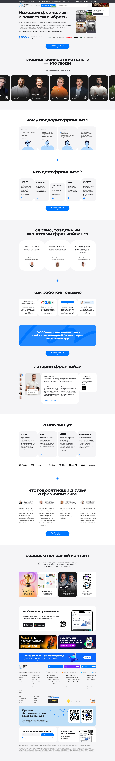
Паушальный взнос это (37, 683)
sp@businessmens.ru (70, 672)
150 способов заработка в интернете (74, 683)
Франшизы (21, 677)
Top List (20, 681)
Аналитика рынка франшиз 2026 (54, 681)
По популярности (22, 686)
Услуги (20, 690)
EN (94, 745)
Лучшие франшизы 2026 (52, 677)
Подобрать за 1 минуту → (48, 5)
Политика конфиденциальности (26, 745)
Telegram (85, 672)
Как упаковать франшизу (72, 681)
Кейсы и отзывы (91, 679)
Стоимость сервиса (91, 688)
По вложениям (22, 683)
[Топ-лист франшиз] (57, 657)
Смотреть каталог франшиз (55, 666)
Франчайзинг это (36, 681)
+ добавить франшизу (78, 1)
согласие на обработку (29, 737)
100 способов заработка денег (73, 679)
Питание (20, 688)
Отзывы (20, 679)
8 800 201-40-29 (52, 672)
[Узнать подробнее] (38, 642)
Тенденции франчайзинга (53, 679)
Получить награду (51, 683)
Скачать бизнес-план (98, 13)
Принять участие (51, 684)
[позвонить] (84, 1)
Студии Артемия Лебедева (53, 697)
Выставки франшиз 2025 (72, 677)
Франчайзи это (35, 686)
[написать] (86, 1)
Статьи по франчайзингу (37, 677)
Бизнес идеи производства (72, 684)
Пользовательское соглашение (41, 745)
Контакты (89, 684)
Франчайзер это (35, 684)
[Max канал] (72, 666)
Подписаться (47, 734)
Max (95, 672)
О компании (90, 677)
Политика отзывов (61, 745)
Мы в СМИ (89, 681)
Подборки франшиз (46, 1)
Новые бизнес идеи (70, 686)
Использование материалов (85, 745)
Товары (20, 692)
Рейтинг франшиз (30, 1)
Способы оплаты (22, 698)
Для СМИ (21, 702)
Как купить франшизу (56, 1)
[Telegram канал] (88, 666)
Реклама (21, 700)
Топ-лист (38, 1)
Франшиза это (35, 679)
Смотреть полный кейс (50, 400)
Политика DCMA (52, 745)
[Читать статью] (21, 454)
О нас (67, 1)
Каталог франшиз (22, 1)
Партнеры (89, 683)
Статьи (63, 1)
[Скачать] (28, 625)
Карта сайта (90, 686)
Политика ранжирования (72, 745)
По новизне (21, 684)
